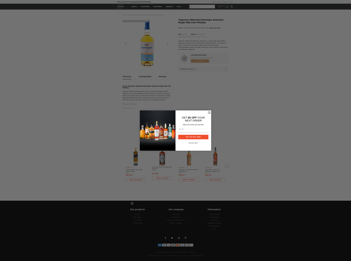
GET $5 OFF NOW (193, 137)
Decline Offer (193, 143)
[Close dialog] (209, 112)
